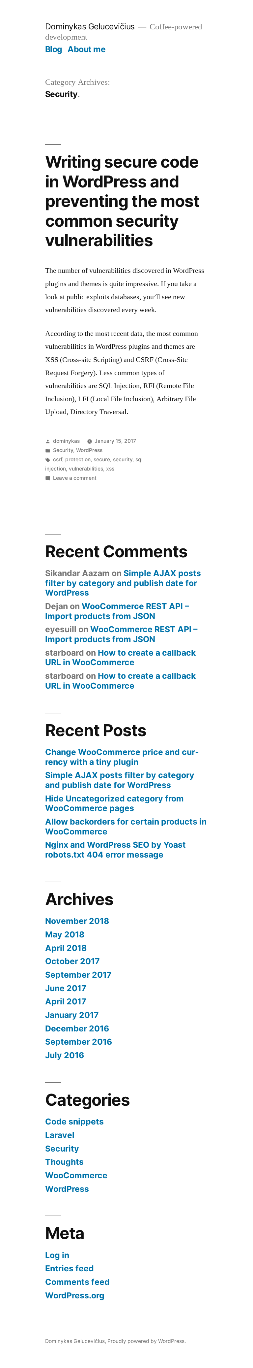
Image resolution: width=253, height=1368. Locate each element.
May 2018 (64, 934)
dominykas (66, 441)
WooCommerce (76, 1175)
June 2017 (65, 988)
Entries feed (69, 1268)
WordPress (89, 450)
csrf (57, 459)
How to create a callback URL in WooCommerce (120, 658)
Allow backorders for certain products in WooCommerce (126, 826)
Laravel (59, 1135)
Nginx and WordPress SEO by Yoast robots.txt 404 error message (115, 850)
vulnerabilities (86, 469)
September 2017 (78, 975)
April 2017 (65, 1001)
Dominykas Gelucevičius (90, 26)
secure (102, 459)
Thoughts (64, 1162)
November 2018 (77, 921)
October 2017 (72, 961)
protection (78, 459)
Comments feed (77, 1282)
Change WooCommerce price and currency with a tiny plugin (122, 757)
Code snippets (74, 1121)
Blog (53, 49)
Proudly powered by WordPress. (146, 1341)
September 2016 (78, 1042)
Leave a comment (75, 478)
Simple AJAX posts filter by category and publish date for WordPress (123, 583)
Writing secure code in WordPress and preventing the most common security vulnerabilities (122, 201)
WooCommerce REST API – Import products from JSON (117, 611)
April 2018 (66, 948)
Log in (57, 1255)
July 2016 (64, 1055)
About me (86, 49)
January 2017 (72, 1015)
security (122, 459)
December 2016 (77, 1028)
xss (110, 469)
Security (63, 450)
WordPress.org (74, 1295)
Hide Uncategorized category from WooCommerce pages (114, 803)
